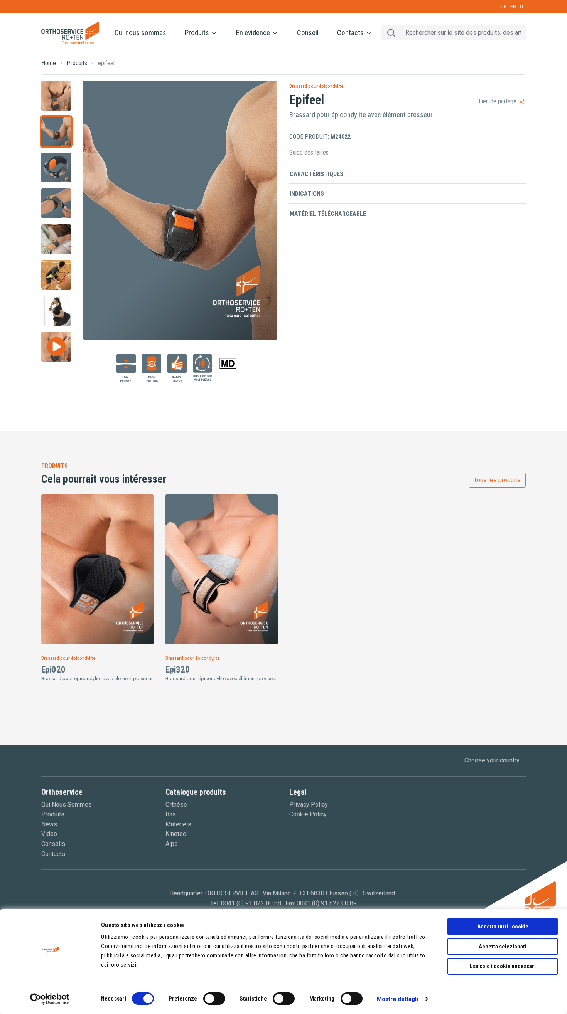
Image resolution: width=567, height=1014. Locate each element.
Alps (171, 844)
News (49, 824)
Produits (198, 32)
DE (503, 6)
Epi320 (177, 669)
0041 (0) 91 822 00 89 (327, 903)
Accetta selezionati (502, 946)
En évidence (254, 32)
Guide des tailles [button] (309, 152)
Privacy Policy (308, 804)
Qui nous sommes (140, 32)
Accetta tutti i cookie (502, 926)
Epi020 (53, 669)
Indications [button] (307, 193)
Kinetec (175, 833)
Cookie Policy (308, 814)
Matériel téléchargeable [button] (328, 213)
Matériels (178, 824)
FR (513, 6)
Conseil (308, 32)
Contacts (351, 32)
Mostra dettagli (397, 999)
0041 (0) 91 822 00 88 (251, 903)
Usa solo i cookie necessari (502, 966)
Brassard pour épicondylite (316, 86)
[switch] (214, 998)
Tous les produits (497, 480)
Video (49, 833)
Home (48, 63)
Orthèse (176, 804)
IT (522, 6)
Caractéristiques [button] (316, 174)
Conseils (53, 844)
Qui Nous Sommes (66, 804)
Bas (170, 814)
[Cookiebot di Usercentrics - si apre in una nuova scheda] (50, 999)
